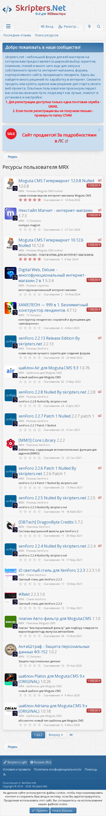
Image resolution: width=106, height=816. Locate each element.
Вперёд (54, 735)
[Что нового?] (89, 26)
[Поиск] (98, 26)
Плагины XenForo (38, 445)
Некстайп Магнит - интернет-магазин (55, 210)
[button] (8, 26)
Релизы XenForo (37, 348)
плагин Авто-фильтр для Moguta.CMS (54, 618)
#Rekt (24, 594)
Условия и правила (17, 769)
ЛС (61, 141)
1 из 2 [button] (38, 735)
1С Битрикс (33, 220)
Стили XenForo (36, 575)
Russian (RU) (42, 762)
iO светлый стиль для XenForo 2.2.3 (51, 570)
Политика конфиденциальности (57, 769)
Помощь (91, 769)
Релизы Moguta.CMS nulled (44, 191)
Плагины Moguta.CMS (40, 623)
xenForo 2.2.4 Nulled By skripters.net (52, 546)
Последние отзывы (17, 35)
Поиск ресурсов (46, 35)
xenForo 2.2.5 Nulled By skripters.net (52, 498)
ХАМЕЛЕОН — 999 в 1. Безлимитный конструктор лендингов (53, 307)
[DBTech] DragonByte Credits (46, 522)
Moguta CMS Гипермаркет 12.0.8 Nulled (56, 180)
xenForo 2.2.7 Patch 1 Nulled (44, 416)
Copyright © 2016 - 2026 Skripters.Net (24, 786)
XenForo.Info (29, 783)
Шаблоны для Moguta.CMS (44, 373)
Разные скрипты (37, 285)
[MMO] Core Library (37, 440)
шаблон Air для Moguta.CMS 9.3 (48, 368)
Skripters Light (16, 762)
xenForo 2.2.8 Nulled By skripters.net (52, 392)
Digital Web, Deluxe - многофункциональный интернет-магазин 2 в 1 (52, 275)
